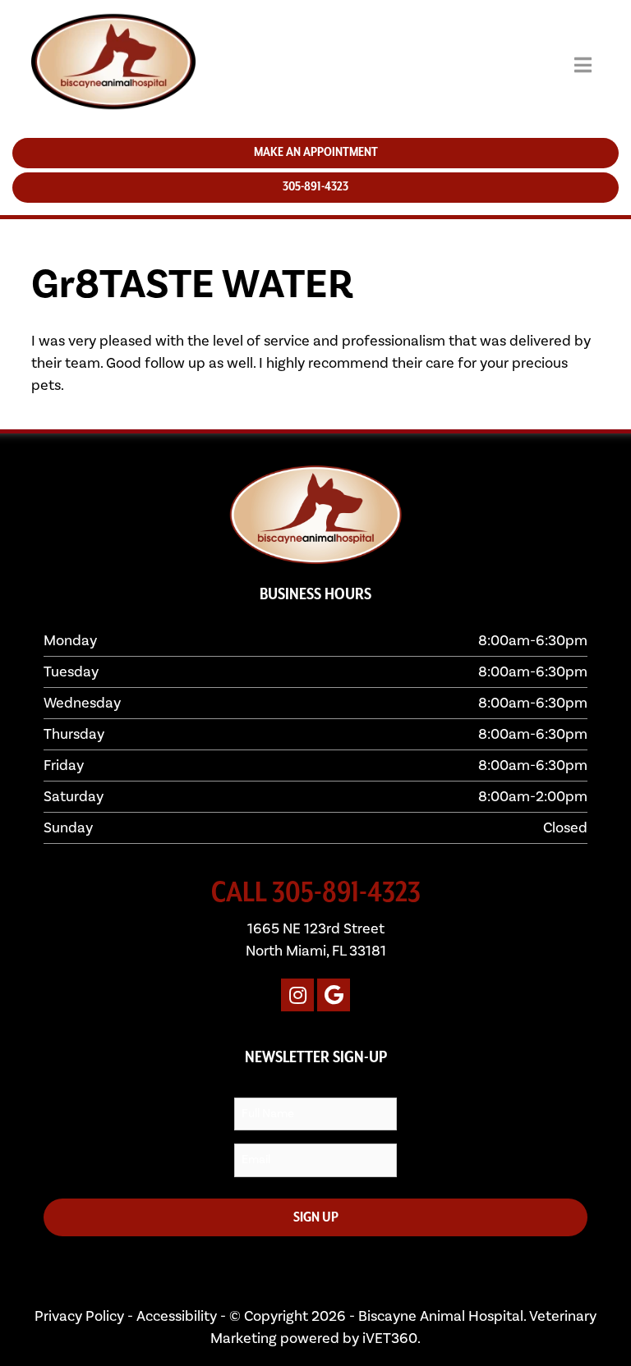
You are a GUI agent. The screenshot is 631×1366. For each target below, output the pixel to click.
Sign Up (316, 1217)
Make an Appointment (284, 152)
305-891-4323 (284, 187)
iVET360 (389, 1338)
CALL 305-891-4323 (316, 893)
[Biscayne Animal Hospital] (82, 64)
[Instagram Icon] (297, 995)
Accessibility (176, 1316)
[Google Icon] (333, 995)
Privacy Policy (79, 1316)
